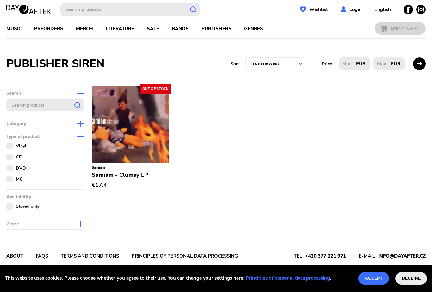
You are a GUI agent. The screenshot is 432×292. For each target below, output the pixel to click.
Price (327, 64)
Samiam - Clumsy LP (120, 175)
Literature (120, 29)
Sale (153, 29)
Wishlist (318, 9)
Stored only (27, 206)
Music (14, 29)
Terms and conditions (90, 256)
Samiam (98, 167)
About (14, 256)
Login (355, 9)
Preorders (48, 29)
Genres (253, 29)
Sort (235, 64)
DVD (21, 168)
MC (19, 179)
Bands (180, 29)
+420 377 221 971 (325, 256)
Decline (411, 278)
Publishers (216, 29)
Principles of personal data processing (288, 278)
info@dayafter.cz (402, 256)
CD (19, 157)
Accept (374, 278)
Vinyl (21, 146)
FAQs (42, 256)
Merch (84, 29)
